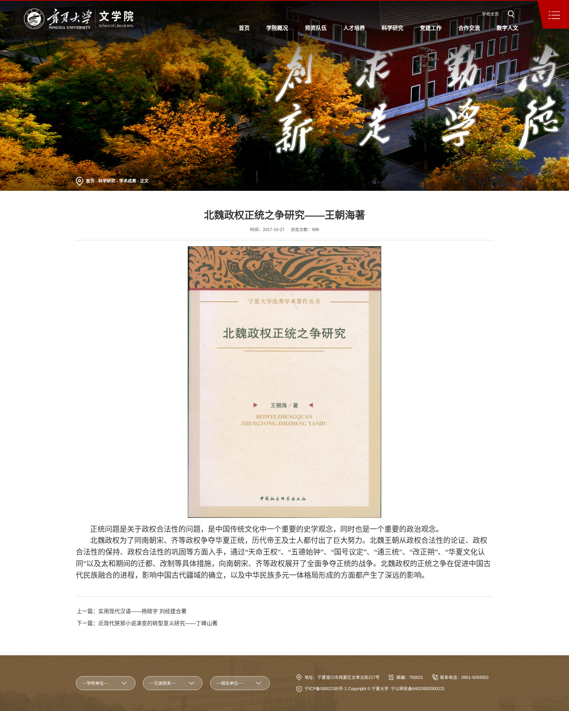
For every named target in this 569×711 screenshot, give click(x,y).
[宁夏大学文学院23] (79, 19)
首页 (90, 180)
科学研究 (106, 180)
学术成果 (127, 180)
